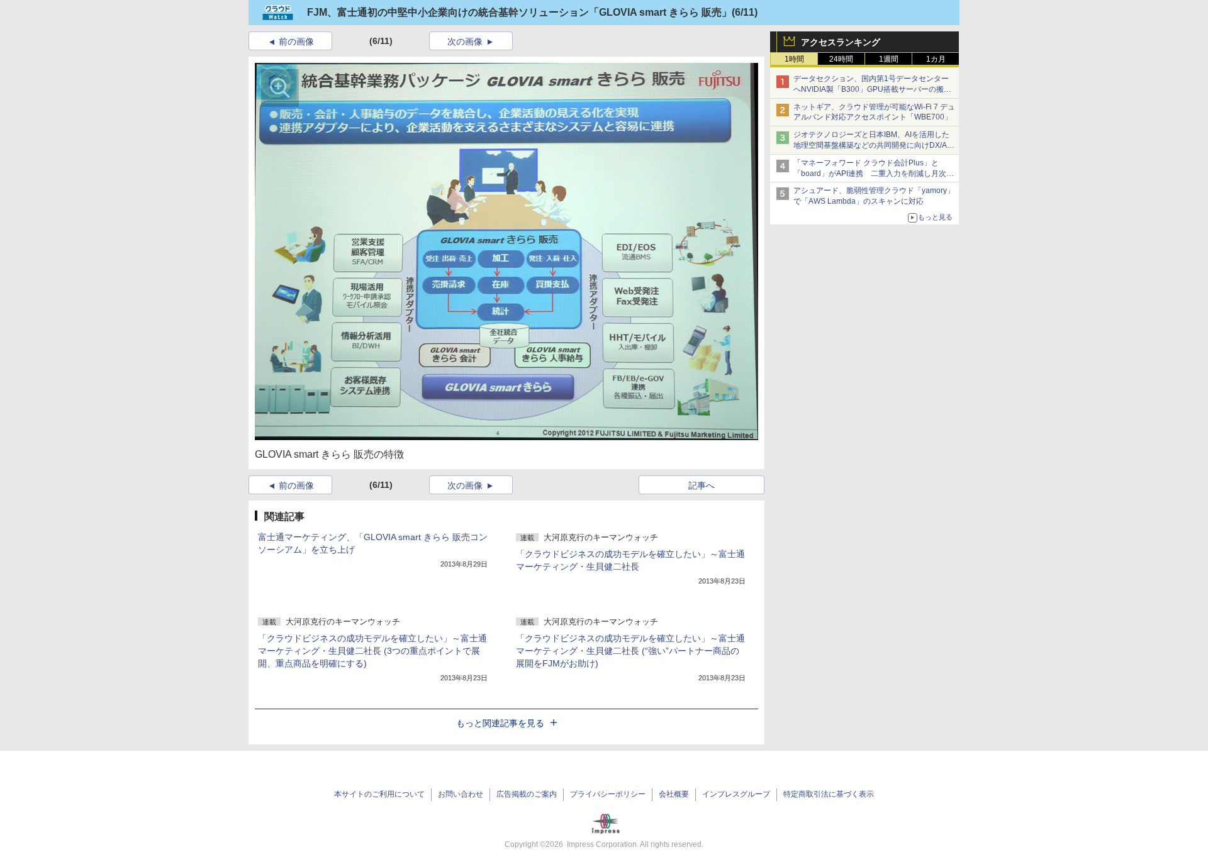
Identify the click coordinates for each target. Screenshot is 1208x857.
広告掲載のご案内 (526, 794)
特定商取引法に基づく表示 (828, 794)
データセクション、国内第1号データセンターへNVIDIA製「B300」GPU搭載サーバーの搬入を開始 (872, 89)
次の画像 (465, 41)
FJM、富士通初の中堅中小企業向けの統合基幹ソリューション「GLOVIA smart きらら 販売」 (519, 12)
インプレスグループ (736, 794)
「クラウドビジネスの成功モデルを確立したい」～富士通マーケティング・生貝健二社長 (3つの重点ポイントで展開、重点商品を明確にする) (372, 650)
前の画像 (296, 41)
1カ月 (936, 59)
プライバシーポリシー (608, 794)
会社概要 (674, 794)
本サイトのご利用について (379, 794)
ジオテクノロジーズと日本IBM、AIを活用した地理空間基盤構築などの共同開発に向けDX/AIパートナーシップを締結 (871, 145)
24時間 (841, 59)
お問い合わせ (460, 794)
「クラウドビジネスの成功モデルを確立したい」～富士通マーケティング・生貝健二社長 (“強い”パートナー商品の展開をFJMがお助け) (630, 650)
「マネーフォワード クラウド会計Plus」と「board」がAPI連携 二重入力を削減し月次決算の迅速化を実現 (873, 173)
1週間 (888, 59)
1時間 (794, 59)
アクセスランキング (840, 42)
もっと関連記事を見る (500, 723)
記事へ (701, 485)
